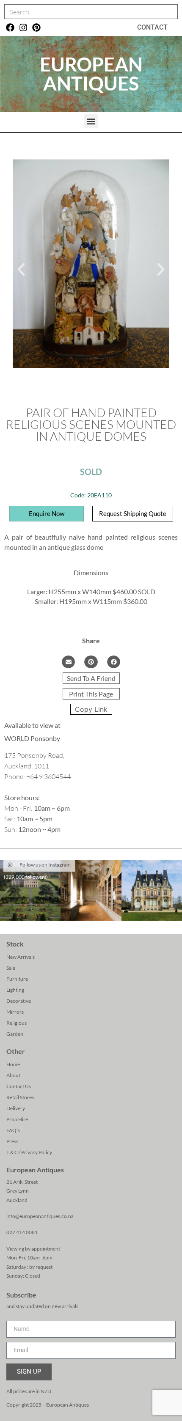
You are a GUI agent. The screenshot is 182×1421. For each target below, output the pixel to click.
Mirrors (15, 1012)
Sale (10, 968)
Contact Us (18, 1086)
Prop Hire (17, 1119)
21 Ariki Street (22, 1182)
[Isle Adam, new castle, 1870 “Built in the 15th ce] (151, 890)
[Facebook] (10, 27)
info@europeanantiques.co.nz (40, 1216)
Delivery (15, 1108)
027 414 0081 (22, 1232)
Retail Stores (20, 1097)
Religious (16, 1023)
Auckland (17, 1200)
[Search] (170, 12)
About (13, 1075)
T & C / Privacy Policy (29, 1152)
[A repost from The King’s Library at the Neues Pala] (91, 890)
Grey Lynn (17, 1191)
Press (12, 1141)
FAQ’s (13, 1130)
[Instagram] (23, 27)
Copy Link (91, 709)
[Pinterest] (36, 27)
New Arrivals (20, 957)
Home (13, 1064)
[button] (91, 121)
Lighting (15, 990)
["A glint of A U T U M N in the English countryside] (30, 890)
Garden (14, 1034)
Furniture (17, 979)
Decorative (18, 1001)
